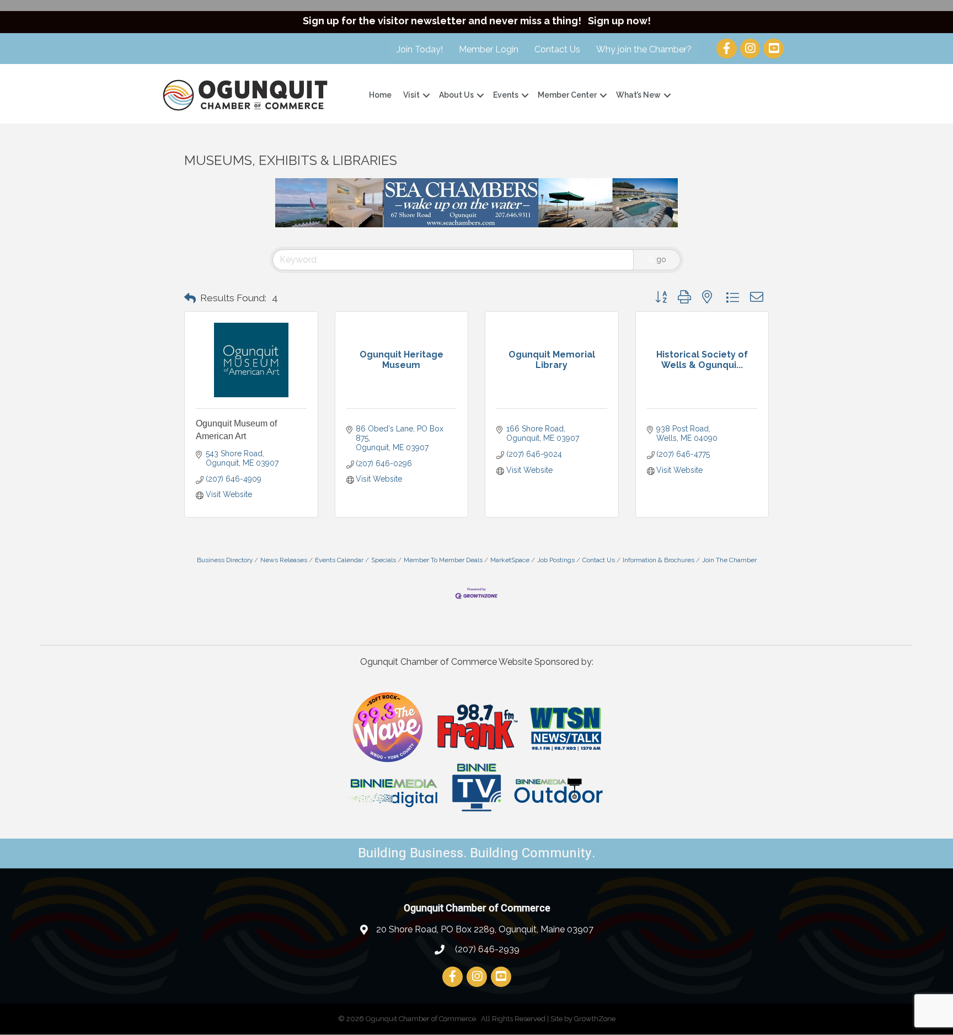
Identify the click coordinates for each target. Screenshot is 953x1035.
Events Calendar (339, 560)
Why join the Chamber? (644, 49)
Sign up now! (619, 20)
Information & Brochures (658, 560)
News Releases (283, 560)
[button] (190, 298)
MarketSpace (509, 560)
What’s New (638, 94)
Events (505, 94)
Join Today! (420, 49)
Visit (411, 94)
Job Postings (556, 560)
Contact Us (557, 49)
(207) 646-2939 (486, 949)
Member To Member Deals (443, 560)
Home (380, 94)
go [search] (661, 259)
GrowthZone (594, 1019)
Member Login (488, 49)
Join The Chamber (729, 560)
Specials (383, 560)
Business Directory (225, 560)
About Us (456, 94)
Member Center (567, 94)
